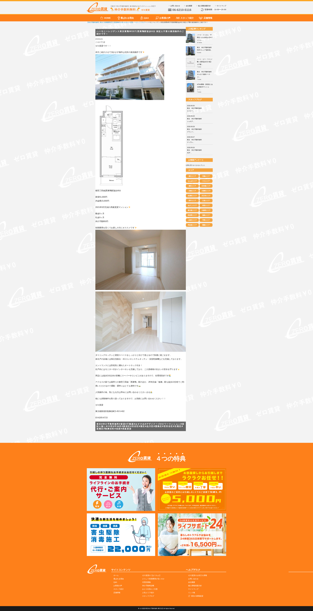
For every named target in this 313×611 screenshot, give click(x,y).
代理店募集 (146, 582)
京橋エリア (192, 191)
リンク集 (191, 593)
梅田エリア (192, 186)
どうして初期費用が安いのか (153, 579)
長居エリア (206, 205)
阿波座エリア (192, 225)
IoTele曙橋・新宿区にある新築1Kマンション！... (205, 86)
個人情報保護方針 (204, 6)
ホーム (116, 575)
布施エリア (206, 176)
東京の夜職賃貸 (197, 596)
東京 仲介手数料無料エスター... (194, 108)
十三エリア (206, 181)
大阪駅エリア (206, 210)
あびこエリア (192, 205)
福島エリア (206, 215)
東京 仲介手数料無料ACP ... (194, 150)
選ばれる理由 (127, 18)
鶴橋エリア (206, 225)
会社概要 (189, 6)
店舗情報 (208, 18)
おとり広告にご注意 (150, 589)
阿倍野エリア (192, 215)
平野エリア (206, 220)
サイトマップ (221, 6)
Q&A (146, 18)
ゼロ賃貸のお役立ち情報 (197, 575)
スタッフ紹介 (187, 18)
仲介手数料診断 (148, 586)
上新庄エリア (192, 220)
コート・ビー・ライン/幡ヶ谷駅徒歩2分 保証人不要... (204, 61)
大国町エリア (206, 191)
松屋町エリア (192, 196)
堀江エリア (192, 176)
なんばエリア (192, 181)
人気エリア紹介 (148, 593)
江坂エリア (206, 200)
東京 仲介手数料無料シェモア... (194, 118)
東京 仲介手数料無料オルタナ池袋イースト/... (204, 74)
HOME (107, 18)
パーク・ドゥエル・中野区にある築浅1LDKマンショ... (204, 37)
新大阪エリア (192, 210)
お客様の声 (164, 18)
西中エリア (192, 200)
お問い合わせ (175, 6)
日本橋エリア (206, 186)
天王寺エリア (206, 196)
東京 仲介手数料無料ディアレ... (194, 139)
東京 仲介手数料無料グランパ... (194, 129)
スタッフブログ (148, 596)
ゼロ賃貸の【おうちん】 (151, 575)
